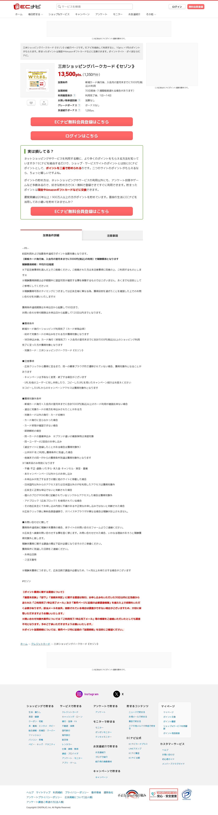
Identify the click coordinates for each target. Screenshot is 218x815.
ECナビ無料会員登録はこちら (81, 122)
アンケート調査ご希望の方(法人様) (45, 802)
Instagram (91, 694)
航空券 (65, 739)
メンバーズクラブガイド (173, 763)
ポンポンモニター (103, 732)
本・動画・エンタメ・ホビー (42, 725)
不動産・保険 (68, 725)
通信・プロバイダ (70, 753)
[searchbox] (94, 7)
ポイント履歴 (169, 721)
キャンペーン (82, 14)
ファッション (35, 735)
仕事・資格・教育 (70, 748)
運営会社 (108, 792)
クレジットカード (70, 712)
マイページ (168, 712)
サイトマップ (43, 792)
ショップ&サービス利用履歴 (175, 727)
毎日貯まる (34, 14)
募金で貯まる (135, 721)
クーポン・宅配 (36, 721)
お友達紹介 (134, 14)
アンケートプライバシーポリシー (44, 797)
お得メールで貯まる (138, 716)
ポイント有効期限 (171, 733)
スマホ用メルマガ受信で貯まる (142, 727)
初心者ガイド (168, 759)
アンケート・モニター (72, 758)
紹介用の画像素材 (103, 761)
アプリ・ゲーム (69, 762)
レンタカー (67, 744)
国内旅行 (66, 730)
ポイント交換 (169, 716)
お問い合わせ (168, 754)
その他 (149, 14)
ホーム (18, 14)
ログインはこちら (81, 136)
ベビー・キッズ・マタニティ (42, 744)
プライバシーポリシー (77, 792)
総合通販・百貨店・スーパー (42, 730)
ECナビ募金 (134, 753)
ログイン (177, 6)
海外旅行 (66, 735)
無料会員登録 (196, 6)
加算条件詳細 (51, 235)
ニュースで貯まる (137, 712)
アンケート (101, 14)
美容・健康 (34, 716)
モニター (118, 14)
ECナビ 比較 (134, 757)
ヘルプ (165, 750)
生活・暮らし (35, 712)
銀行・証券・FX (69, 721)
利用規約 (58, 792)
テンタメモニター (103, 736)
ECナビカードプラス (138, 744)
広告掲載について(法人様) (79, 797)
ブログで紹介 (101, 756)
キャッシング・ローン (72, 716)
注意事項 (112, 236)
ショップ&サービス (59, 14)
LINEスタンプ (135, 748)
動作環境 (96, 792)
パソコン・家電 (36, 739)
